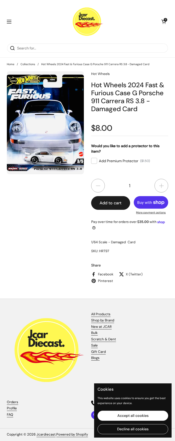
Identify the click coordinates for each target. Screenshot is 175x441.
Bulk (94, 333)
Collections (28, 64)
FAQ (10, 414)
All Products (101, 314)
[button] (163, 21)
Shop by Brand (102, 320)
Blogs (95, 358)
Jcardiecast (46, 434)
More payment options (151, 212)
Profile (12, 408)
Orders (12, 402)
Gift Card (98, 351)
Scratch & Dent (103, 339)
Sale (94, 345)
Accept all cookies (133, 415)
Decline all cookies (133, 429)
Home (10, 64)
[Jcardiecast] (86, 22)
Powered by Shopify (72, 434)
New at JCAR (101, 326)
